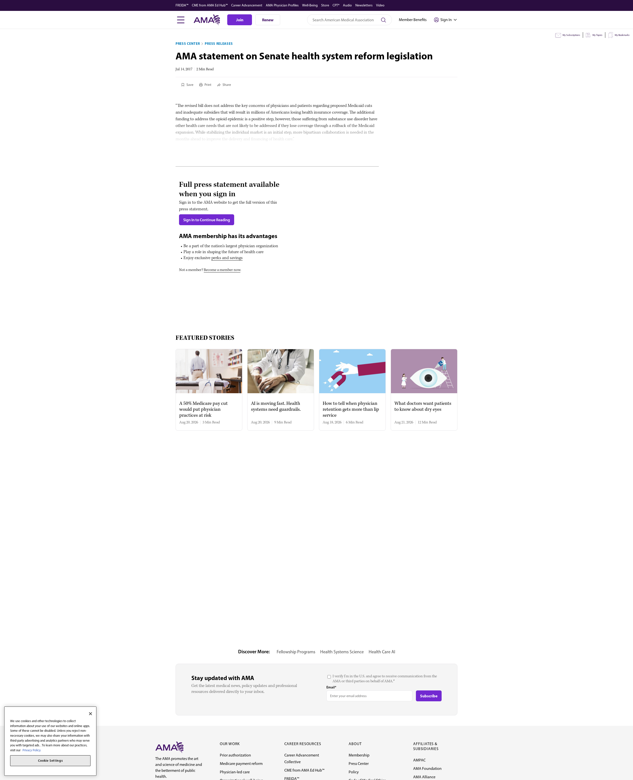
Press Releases (219, 43)
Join (239, 19)
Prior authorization (235, 755)
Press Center (188, 43)
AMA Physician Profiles (282, 5)
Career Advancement (246, 5)
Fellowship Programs (296, 652)
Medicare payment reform (241, 763)
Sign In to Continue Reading (206, 219)
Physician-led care (235, 772)
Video (380, 5)
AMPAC (419, 760)
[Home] (169, 746)
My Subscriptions (571, 35)
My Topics (597, 35)
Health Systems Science (342, 652)
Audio (347, 5)
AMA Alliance (424, 777)
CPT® (336, 5)
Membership (359, 755)
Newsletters (364, 5)
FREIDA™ (182, 5)
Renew (267, 19)
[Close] (90, 713)
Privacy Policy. (32, 750)
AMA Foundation (427, 768)
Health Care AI (382, 652)
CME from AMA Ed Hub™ (210, 5)
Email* (331, 687)
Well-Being (310, 5)
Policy (354, 772)
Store (325, 5)
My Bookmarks (622, 35)
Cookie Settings (50, 761)
